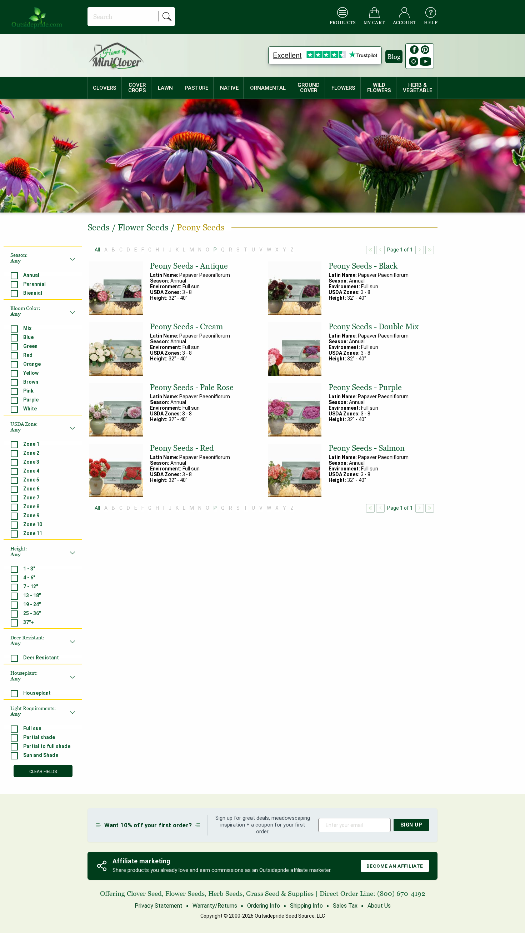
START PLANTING (263, 481)
